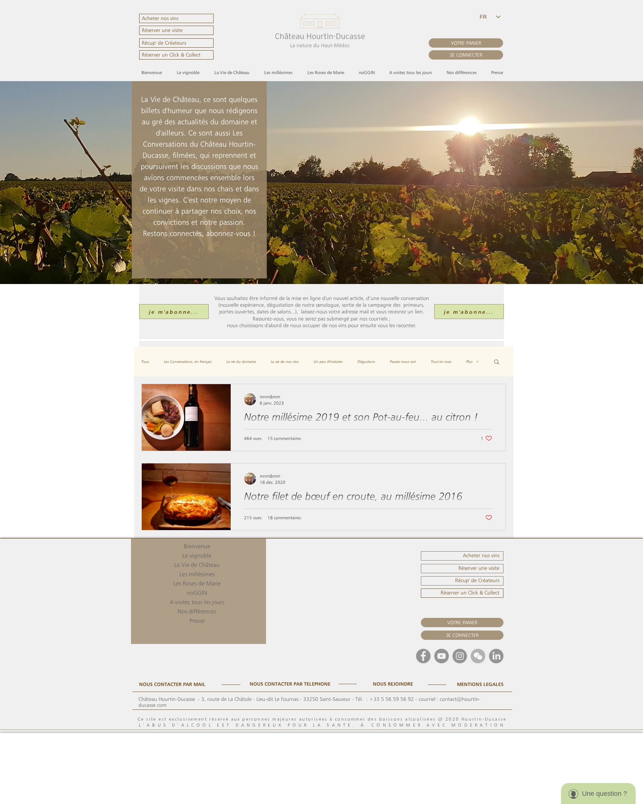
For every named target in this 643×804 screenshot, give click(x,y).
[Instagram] (459, 656)
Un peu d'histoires (328, 361)
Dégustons (366, 361)
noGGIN (197, 592)
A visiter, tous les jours (197, 602)
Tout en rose (441, 361)
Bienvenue (197, 546)
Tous (145, 361)
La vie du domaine (241, 361)
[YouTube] (441, 656)
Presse (197, 620)
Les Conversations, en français (188, 361)
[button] (176, 43)
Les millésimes (197, 574)
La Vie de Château (197, 564)
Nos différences (196, 611)
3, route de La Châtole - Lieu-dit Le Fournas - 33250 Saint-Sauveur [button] (276, 699)
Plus (469, 361)
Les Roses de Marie (197, 583)
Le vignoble (196, 555)
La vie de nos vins (285, 361)
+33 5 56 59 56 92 (391, 699)
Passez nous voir (403, 361)
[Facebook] (423, 656)
